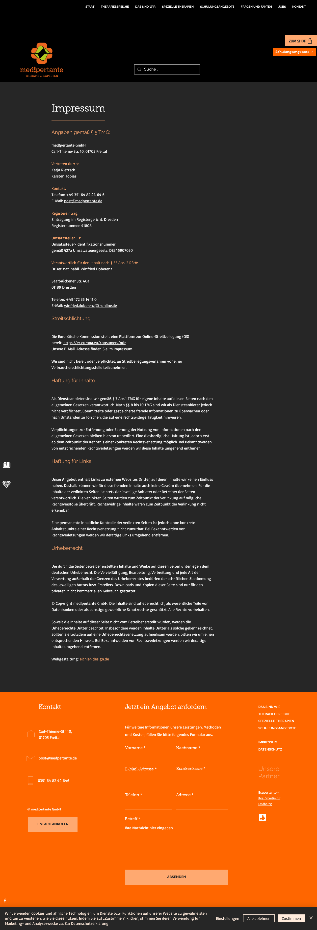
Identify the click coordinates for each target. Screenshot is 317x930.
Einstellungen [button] (227, 918)
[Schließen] (311, 918)
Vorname (134, 748)
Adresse (183, 795)
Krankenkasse (189, 769)
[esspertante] (6, 484)
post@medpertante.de (83, 200)
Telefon (132, 795)
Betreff (131, 819)
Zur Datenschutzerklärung (86, 923)
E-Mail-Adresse (139, 769)
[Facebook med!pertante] (4, 900)
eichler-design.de (94, 658)
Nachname (186, 748)
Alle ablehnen (258, 918)
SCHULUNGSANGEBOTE (277, 728)
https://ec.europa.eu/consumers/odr (94, 342)
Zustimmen (291, 918)
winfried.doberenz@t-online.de (90, 305)
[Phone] (6, 465)
